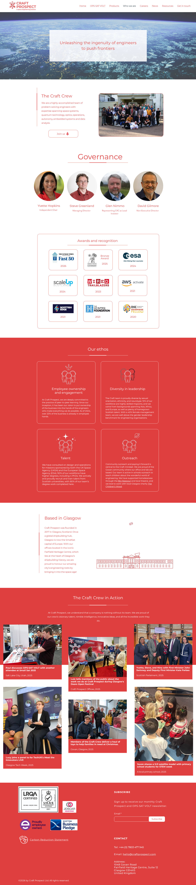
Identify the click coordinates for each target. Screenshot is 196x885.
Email (117, 814)
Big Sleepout (124, 481)
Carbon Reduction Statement (49, 839)
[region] (98, 668)
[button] (167, 6)
